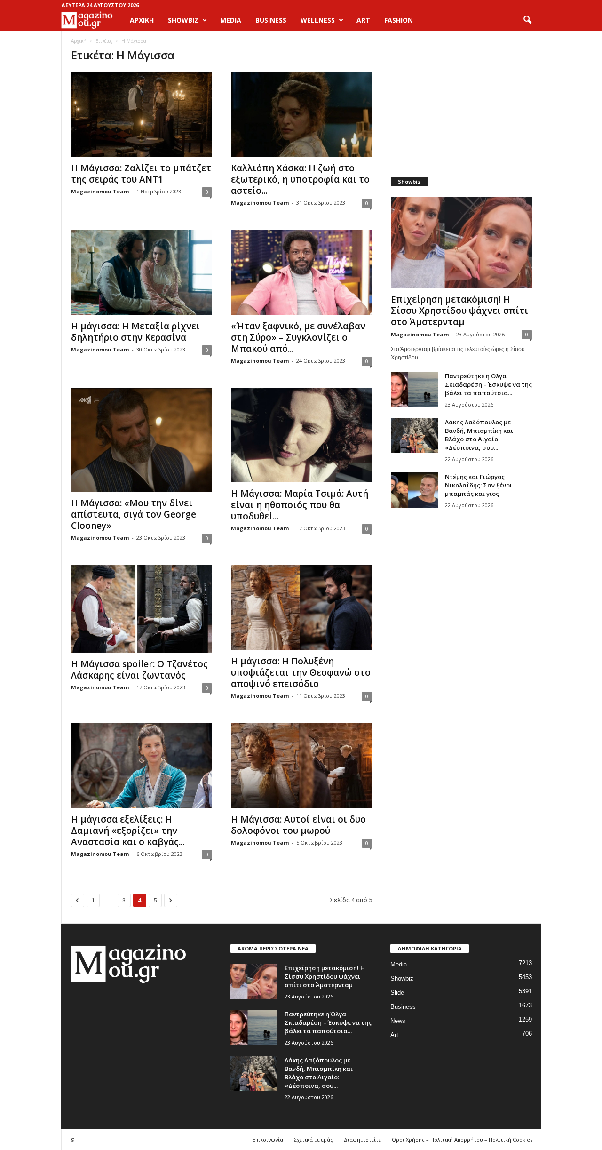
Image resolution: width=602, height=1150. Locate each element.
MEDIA (230, 20)
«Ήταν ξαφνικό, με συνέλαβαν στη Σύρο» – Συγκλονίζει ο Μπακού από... (298, 337)
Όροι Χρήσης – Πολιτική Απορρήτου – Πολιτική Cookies (462, 1139)
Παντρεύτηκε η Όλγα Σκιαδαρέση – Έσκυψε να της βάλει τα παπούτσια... (488, 384)
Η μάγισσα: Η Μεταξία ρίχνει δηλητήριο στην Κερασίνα (135, 331)
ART (363, 20)
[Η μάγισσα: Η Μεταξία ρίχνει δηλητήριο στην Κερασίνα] (141, 272)
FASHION (398, 20)
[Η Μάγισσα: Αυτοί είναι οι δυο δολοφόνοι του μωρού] (301, 765)
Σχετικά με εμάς (313, 1139)
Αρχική (142, 20)
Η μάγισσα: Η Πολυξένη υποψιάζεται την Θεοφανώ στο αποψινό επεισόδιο (301, 672)
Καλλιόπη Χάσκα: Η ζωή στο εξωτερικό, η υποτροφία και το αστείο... (300, 179)
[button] (527, 20)
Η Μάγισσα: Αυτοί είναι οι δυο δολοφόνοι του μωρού (298, 825)
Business (403, 1006)
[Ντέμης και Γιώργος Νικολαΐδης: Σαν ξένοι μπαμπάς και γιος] (414, 490)
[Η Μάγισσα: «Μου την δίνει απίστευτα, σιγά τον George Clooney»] (141, 440)
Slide (397, 992)
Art (394, 1034)
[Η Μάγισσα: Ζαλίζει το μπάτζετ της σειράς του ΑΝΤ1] (141, 114)
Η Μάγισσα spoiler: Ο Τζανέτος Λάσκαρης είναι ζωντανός (139, 669)
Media (398, 964)
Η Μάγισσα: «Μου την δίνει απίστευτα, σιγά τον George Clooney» (133, 514)
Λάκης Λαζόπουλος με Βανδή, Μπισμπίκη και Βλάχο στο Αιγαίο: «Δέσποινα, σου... (479, 435)
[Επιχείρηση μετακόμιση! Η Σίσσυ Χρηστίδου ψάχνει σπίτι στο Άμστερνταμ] (461, 242)
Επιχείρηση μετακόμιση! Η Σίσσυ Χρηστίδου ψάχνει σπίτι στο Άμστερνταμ (459, 310)
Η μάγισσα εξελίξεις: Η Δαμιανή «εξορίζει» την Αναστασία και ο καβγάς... (127, 830)
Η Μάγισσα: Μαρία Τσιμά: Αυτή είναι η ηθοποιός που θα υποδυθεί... (299, 504)
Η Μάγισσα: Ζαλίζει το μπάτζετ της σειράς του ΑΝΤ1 (141, 173)
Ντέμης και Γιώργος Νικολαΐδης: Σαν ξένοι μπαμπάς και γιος (478, 485)
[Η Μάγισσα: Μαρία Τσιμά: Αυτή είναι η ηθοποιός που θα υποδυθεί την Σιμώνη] (301, 435)
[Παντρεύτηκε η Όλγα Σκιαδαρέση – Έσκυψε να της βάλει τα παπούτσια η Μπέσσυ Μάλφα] (414, 389)
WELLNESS (318, 20)
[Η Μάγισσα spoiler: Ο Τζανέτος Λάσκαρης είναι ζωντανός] (141, 609)
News (397, 1020)
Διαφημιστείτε (362, 1139)
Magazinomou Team (100, 191)
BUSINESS (270, 20)
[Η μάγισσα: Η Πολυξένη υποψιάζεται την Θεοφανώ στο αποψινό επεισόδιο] (301, 607)
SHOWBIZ (183, 20)
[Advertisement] (460, 99)
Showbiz (401, 978)
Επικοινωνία (268, 1139)
